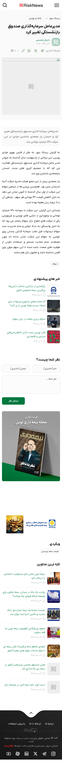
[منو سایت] (56, 5)
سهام (55, 264)
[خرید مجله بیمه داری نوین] (31, 446)
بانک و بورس (35, 18)
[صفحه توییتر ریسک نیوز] (35, 753)
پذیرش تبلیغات (16, 723)
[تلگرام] (42, 50)
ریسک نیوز (54, 18)
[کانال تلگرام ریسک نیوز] (44, 753)
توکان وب (8, 745)
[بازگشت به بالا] (31, 715)
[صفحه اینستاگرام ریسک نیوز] (53, 753)
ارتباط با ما (35, 723)
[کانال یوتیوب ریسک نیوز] (8, 753)
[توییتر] (35, 50)
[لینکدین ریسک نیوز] (26, 753)
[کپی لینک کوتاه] (23, 51)
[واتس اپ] (29, 50)
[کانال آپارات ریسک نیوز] (17, 753)
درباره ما (49, 723)
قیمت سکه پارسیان (50, 551)
